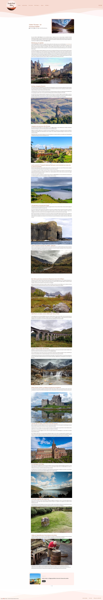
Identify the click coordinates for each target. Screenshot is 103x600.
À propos (19, 5)
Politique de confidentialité (97, 598)
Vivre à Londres (31, 5)
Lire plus (44, 581)
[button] (31, 110)
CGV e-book (90, 598)
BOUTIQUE (46, 5)
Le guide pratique (24, 5)
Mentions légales (85, 598)
